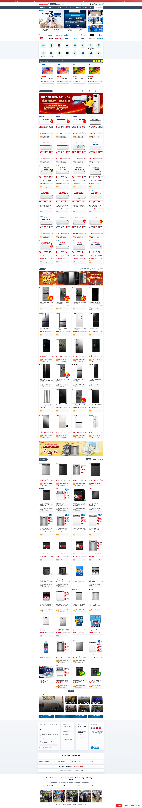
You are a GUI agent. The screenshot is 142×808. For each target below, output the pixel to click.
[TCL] (42, 38)
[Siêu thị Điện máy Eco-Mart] (44, 4)
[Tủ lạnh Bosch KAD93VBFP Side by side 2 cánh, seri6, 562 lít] (46, 346)
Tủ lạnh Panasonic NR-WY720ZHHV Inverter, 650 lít (46, 303)
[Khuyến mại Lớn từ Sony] (95, 28)
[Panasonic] (50, 35)
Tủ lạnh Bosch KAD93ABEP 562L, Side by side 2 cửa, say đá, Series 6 (95, 355)
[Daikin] (42, 35)
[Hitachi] (50, 38)
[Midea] (75, 38)
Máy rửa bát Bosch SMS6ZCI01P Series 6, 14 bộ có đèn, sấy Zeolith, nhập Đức (95, 554)
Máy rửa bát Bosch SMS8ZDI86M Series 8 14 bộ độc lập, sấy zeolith (79, 478)
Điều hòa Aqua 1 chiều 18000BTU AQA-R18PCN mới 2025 (46, 231)
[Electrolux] (92, 38)
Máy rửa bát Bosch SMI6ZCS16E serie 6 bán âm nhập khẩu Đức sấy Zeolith (62, 605)
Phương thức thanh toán (67, 736)
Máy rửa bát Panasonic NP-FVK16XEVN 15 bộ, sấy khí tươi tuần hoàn (46, 504)
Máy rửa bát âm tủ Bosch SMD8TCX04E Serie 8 (60, 504)
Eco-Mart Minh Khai (94, 761)
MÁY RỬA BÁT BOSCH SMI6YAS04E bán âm (95, 655)
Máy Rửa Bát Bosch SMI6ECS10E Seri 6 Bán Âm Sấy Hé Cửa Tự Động (79, 529)
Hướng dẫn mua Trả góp (67, 739)
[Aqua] (67, 35)
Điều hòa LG (86, 90)
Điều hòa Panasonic (71, 90)
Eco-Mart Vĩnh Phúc (77, 758)
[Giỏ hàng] (102, 4)
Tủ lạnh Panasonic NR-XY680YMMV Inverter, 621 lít (79, 303)
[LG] (100, 35)
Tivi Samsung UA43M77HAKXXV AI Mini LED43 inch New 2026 (47, 79)
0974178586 (94, 4)
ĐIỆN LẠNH (59, 7)
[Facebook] (92, 728)
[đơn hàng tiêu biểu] (95, 13)
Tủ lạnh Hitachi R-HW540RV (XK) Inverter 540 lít (95, 380)
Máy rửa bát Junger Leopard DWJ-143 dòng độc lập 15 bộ (79, 681)
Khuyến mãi (99, 7)
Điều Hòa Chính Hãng (46, 91)
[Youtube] (97, 728)
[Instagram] (100, 728)
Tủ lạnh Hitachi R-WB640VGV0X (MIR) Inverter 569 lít (45, 431)
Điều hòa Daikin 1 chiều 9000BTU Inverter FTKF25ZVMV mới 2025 (46, 156)
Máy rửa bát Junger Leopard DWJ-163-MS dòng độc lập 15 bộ (46, 580)
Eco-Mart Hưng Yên (61, 761)
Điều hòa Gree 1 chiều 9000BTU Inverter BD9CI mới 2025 (45, 181)
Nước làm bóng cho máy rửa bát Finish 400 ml (46, 655)
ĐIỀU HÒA (42, 7)
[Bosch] (75, 35)
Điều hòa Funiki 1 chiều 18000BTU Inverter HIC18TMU (62, 256)
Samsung (92, 268)
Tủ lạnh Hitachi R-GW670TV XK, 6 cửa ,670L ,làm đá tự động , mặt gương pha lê (95, 303)
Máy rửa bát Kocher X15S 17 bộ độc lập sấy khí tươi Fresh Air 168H (95, 580)
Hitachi (82, 268)
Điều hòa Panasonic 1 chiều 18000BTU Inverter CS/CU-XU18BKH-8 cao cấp (45, 256)
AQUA (97, 268)
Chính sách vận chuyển (67, 728)
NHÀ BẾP (78, 7)
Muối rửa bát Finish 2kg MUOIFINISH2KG (44, 681)
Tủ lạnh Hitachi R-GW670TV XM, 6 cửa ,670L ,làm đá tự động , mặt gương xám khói (46, 329)
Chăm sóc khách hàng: (82, 732)
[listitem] (46, 796)
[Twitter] (94, 728)
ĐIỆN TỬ (50, 7)
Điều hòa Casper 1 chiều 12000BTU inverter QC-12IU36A (95, 181)
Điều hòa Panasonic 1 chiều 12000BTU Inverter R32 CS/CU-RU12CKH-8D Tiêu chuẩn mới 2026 (79, 132)
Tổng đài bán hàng (81, 734)
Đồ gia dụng (44, 459)
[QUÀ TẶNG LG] (63, 18)
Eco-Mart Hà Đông (93, 758)
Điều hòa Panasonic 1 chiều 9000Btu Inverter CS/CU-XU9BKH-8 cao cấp (79, 231)
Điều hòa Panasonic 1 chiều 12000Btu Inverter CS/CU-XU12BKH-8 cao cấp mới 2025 (94, 231)
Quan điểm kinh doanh (67, 742)
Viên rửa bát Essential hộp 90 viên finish (79, 580)
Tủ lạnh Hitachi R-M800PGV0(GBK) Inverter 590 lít (95, 405)
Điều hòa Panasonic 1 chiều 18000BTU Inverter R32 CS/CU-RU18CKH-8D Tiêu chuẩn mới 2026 (62, 132)
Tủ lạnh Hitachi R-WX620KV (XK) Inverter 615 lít (95, 329)
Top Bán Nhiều (43, 61)
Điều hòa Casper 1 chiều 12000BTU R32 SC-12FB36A (79, 181)
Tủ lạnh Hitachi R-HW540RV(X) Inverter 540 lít (78, 380)
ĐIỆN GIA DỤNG (68, 7)
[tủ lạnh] (71, 278)
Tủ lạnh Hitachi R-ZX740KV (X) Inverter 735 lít (61, 329)
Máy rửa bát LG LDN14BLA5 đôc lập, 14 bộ (95, 504)
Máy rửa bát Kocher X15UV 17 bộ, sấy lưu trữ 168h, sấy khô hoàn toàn (79, 504)
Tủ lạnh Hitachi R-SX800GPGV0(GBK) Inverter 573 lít (62, 405)
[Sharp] (58, 38)
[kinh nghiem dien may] (95, 20)
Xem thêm (71, 690)
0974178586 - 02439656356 (77, 766)
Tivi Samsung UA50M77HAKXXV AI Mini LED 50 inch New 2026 (63, 79)
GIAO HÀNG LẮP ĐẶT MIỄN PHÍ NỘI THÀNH (61, 60)
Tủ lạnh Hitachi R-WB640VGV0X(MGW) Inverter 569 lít (79, 431)
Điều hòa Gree (92, 90)
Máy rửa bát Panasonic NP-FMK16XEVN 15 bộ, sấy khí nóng (95, 478)
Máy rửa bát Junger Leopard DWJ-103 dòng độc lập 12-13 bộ (95, 681)
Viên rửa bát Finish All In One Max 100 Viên (95, 630)
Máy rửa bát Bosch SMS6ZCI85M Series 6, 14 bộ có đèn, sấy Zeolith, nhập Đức (62, 655)
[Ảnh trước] (41, 796)
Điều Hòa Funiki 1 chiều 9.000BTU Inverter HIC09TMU (62, 181)
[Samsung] (67, 38)
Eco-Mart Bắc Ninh (77, 761)
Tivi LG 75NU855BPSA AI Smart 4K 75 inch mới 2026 (94, 79)
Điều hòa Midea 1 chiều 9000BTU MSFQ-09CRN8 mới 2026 (46, 206)
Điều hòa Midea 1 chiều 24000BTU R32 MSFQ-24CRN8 (62, 206)
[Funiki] (100, 38)
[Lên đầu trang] (140, 798)
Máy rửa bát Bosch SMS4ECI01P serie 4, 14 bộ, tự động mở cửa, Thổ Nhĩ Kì (62, 529)
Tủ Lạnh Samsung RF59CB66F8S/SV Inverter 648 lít (62, 431)
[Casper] (83, 35)
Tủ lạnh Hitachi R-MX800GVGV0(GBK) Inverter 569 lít (46, 380)
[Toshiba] (58, 35)
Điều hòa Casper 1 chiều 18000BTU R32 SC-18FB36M (95, 256)
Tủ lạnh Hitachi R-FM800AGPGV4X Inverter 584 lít (62, 355)
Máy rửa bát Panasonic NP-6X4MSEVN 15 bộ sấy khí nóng (62, 478)
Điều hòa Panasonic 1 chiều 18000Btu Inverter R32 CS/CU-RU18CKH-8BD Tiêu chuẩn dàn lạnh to (46, 132)
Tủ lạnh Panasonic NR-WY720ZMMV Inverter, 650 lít (62, 303)
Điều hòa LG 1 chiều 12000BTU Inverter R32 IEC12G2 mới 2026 (78, 256)
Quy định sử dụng (66, 734)
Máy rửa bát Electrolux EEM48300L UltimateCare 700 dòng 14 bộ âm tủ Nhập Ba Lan (79, 605)
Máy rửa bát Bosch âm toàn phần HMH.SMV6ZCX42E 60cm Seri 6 (62, 681)
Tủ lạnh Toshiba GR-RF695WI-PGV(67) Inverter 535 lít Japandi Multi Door (95, 431)
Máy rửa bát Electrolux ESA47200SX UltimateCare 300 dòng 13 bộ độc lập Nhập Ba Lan (95, 605)
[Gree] (83, 38)
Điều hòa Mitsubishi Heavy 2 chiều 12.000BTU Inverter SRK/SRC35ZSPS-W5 (62, 231)
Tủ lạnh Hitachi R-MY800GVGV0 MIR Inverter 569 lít (79, 355)
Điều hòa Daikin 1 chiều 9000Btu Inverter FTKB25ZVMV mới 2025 (78, 156)
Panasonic (87, 268)
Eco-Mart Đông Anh (44, 758)
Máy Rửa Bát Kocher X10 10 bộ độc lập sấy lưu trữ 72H (62, 554)
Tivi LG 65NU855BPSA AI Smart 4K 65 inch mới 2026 (78, 79)
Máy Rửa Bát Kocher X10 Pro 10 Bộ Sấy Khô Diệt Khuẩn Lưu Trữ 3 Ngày (46, 554)
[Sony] (92, 35)
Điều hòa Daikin (79, 90)
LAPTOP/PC (86, 7)
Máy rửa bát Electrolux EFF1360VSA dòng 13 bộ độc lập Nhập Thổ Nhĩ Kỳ (62, 630)
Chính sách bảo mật (66, 726)
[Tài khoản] (100, 4)
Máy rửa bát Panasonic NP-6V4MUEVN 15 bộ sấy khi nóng (45, 478)
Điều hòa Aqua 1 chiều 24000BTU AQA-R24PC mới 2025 (95, 206)
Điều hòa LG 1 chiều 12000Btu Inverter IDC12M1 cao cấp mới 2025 (95, 156)
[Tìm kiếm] (58, 4)
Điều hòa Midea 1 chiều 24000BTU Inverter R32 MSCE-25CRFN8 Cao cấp (79, 206)
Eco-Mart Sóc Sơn (60, 758)
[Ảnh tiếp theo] (101, 796)
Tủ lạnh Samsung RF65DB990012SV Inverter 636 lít (79, 329)
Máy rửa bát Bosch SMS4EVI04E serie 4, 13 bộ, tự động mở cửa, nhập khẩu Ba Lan (46, 529)
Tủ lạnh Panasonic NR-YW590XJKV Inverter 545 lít (79, 405)
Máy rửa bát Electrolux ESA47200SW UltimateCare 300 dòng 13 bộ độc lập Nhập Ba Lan (46, 630)
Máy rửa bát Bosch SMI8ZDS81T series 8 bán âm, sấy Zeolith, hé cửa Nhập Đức (95, 529)
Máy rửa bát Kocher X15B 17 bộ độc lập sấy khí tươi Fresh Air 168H (46, 605)
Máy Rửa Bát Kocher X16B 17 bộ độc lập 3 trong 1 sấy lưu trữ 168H (79, 554)
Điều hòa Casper (100, 90)
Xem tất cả (101, 694)
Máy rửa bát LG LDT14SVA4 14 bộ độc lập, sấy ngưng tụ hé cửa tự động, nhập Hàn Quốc (79, 655)
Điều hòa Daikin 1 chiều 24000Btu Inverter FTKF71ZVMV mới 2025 (62, 156)
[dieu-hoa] (71, 103)
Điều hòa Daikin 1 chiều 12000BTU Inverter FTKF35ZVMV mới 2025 (95, 132)
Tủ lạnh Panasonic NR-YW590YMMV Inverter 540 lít (62, 380)
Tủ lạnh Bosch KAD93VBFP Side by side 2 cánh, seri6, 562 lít (46, 355)
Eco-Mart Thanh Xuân (44, 761)
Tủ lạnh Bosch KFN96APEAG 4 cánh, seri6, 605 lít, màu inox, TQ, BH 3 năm (46, 405)
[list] (71, 796)
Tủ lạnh (43, 268)
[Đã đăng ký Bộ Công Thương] (95, 747)
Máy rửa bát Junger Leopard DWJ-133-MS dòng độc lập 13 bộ (62, 580)
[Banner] (71, 448)
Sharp (101, 268)
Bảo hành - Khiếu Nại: (81, 729)
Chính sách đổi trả (66, 731)
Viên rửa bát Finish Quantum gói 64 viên (79, 630)
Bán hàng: (82, 726)
